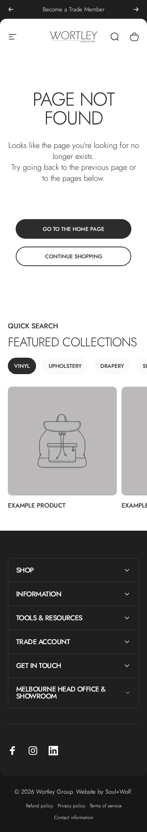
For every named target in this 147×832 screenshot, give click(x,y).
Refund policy (39, 805)
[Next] (136, 9)
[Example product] (62, 441)
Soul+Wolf (118, 791)
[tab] (22, 366)
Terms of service (106, 805)
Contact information (73, 817)
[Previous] (11, 9)
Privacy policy (71, 805)
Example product (36, 505)
